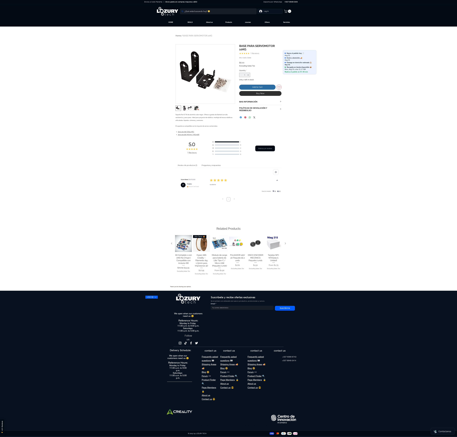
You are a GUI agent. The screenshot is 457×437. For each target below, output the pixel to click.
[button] (288, 11)
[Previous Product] (171, 243)
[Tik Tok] (185, 343)
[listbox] (151, 297)
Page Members (209, 387)
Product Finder (209, 380)
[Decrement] (241, 75)
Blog (204, 372)
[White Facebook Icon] (191, 343)
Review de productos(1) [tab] (187, 165)
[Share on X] (254, 117)
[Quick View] (183, 243)
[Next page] (234, 199)
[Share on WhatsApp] (249, 117)
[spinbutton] (245, 75)
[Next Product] (285, 243)
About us (206, 395)
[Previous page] (222, 199)
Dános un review (265, 148)
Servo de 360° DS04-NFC (186, 132)
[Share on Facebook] (240, 117)
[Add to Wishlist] (278, 87)
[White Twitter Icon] (196, 343)
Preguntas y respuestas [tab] (211, 165)
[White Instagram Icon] (180, 343)
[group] (228, 259)
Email (213, 304)
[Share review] (277, 180)
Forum (205, 376)
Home (178, 36)
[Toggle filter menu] (276, 172)
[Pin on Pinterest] (245, 117)
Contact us (207, 399)
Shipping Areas (209, 364)
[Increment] (248, 75)
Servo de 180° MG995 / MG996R (188, 134)
